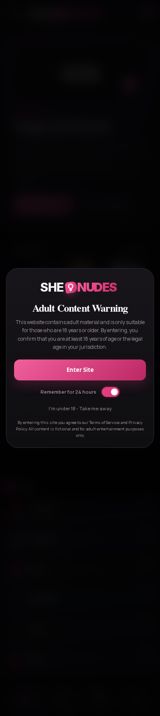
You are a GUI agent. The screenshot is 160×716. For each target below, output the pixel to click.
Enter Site (80, 370)
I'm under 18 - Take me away (80, 408)
